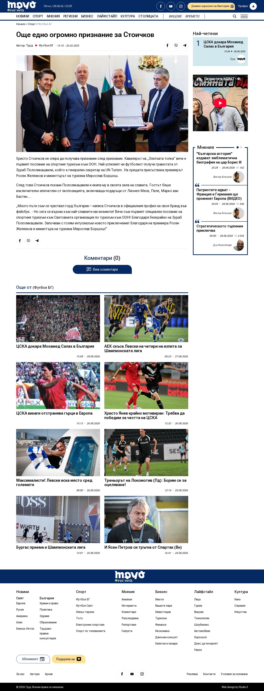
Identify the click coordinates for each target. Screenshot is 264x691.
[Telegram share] (184, 45)
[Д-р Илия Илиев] (238, 245)
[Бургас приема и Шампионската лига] (58, 519)
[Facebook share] (167, 45)
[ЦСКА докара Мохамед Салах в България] (58, 318)
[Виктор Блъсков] (238, 177)
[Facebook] (160, 6)
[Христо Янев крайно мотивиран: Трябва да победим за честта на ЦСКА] (146, 385)
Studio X (243, 687)
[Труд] (130, 576)
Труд (29, 45)
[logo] (21, 6)
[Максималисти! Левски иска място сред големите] (58, 452)
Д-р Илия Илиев (222, 245)
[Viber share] (176, 45)
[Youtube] (170, 6)
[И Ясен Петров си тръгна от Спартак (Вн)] (146, 519)
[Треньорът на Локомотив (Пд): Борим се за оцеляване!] (146, 452)
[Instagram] (181, 6)
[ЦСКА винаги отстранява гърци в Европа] (58, 385)
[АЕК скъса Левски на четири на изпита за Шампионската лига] (146, 318)
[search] (234, 16)
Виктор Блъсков (222, 176)
